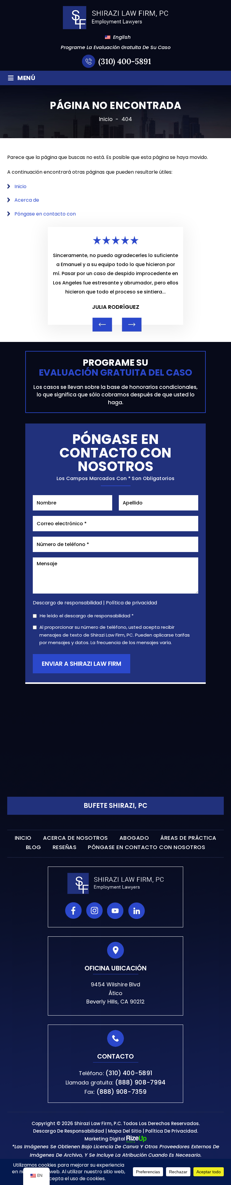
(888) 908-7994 (140, 1082)
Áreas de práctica (188, 838)
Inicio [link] (20, 186)
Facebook (73, 910)
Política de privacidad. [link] (171, 1131)
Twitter (157, 910)
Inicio (23, 838)
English (118, 37)
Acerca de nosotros (75, 838)
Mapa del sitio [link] (124, 1131)
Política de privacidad (131, 602)
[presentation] (102, 324)
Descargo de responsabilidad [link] (68, 1131)
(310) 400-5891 (124, 61)
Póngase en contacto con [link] (45, 213)
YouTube (115, 910)
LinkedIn (136, 910)
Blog (33, 847)
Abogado (134, 838)
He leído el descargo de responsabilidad (87, 616)
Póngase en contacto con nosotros (146, 847)
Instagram (94, 910)
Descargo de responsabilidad (67, 603)
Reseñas (65, 847)
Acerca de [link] (26, 200)
